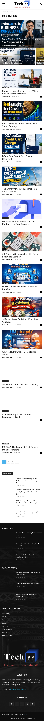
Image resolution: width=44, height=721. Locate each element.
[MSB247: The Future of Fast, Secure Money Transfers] (22, 434)
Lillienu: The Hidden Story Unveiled (27, 583)
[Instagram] (27, 704)
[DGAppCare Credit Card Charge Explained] (22, 144)
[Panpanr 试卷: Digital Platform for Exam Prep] (8, 598)
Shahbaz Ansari (7, 227)
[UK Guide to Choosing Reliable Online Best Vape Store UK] (22, 241)
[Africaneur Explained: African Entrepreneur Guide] (22, 402)
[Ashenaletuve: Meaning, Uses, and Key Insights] (8, 536)
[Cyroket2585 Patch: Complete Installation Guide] (8, 558)
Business (5, 36)
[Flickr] (22, 704)
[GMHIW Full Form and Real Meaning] (22, 372)
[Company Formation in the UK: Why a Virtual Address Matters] (22, 78)
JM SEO (26, 714)
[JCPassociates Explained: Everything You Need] (22, 307)
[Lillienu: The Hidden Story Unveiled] (8, 587)
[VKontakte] (32, 704)
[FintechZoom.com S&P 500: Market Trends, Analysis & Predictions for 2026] (8, 493)
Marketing (5, 120)
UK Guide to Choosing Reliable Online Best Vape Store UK (20, 255)
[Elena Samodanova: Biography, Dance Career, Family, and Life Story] (8, 515)
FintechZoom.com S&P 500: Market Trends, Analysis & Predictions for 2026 (28, 492)
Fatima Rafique (7, 129)
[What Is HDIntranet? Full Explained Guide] (22, 339)
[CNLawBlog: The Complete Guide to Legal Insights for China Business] (17, 56)
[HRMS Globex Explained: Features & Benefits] (22, 274)
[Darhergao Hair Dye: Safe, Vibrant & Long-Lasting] (8, 576)
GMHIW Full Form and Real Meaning (20, 384)
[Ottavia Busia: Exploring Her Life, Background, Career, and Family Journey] (8, 482)
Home (4, 12)
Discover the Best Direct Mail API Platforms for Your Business (18, 222)
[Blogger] (11, 704)
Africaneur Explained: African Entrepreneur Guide (16, 415)
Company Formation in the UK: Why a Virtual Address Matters (20, 92)
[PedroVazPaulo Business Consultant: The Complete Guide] (22, 34)
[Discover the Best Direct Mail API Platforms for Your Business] (22, 209)
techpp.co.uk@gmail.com (19, 689)
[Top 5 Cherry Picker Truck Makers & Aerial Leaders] (22, 176)
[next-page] (17, 462)
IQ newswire (6, 96)
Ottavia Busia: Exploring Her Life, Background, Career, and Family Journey (26, 481)
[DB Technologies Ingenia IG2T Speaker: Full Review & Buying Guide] (8, 504)
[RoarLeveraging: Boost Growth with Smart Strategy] (22, 111)
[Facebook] (17, 704)
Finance (5, 152)
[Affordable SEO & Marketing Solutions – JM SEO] (8, 547)
